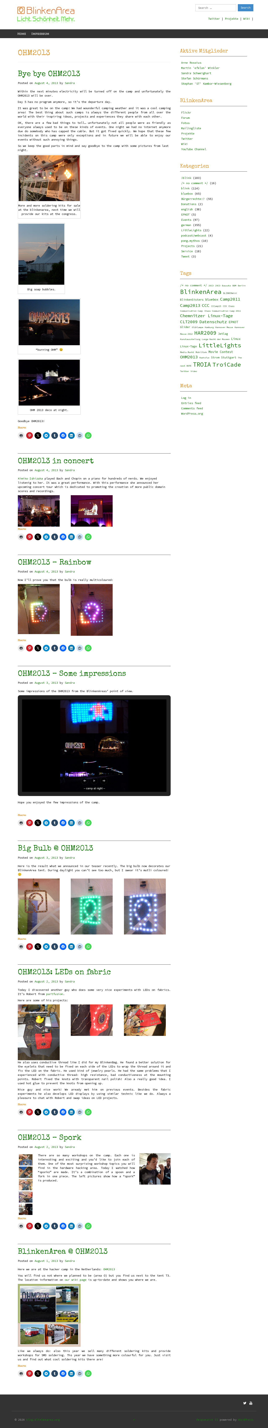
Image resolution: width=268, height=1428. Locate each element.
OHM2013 (109, 1269)
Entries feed (191, 403)
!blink (186, 178)
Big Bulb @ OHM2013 (55, 849)
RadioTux (204, 357)
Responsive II (207, 1420)
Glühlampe (197, 327)
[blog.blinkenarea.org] (46, 14)
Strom (215, 357)
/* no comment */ (194, 183)
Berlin (241, 285)
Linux (236, 339)
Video (194, 371)
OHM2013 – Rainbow (54, 563)
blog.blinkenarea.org (43, 1420)
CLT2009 (189, 321)
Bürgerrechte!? (193, 199)
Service (187, 251)
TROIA (202, 364)
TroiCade (227, 364)
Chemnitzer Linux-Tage (206, 315)
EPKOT (185, 214)
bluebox (187, 193)
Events (186, 220)
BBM (234, 285)
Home (21, 33)
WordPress (245, 1420)
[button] (84, 780)
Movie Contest (221, 352)
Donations (188, 204)
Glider (185, 327)
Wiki (246, 19)
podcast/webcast (193, 235)
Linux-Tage (188, 346)
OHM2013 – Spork (49, 1138)
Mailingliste (191, 128)
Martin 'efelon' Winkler (200, 68)
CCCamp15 (216, 306)
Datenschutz (213, 321)
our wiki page (75, 1280)
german (186, 225)
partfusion (54, 994)
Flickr (186, 112)
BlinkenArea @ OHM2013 (63, 1252)
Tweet (185, 256)
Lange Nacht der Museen (215, 339)
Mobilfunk (201, 352)
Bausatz (226, 285)
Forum (185, 118)
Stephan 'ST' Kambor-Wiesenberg (206, 83)
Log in (186, 398)
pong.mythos (190, 241)
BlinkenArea (201, 292)
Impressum (40, 33)
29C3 (217, 285)
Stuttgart (228, 357)
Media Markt (187, 352)
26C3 (211, 285)
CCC (205, 305)
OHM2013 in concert (56, 461)
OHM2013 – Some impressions (72, 674)
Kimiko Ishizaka (30, 478)
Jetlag (223, 334)
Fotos (185, 123)
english (187, 209)
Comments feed (192, 408)
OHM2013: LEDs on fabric (64, 973)
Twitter (214, 19)
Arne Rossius (191, 63)
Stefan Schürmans (194, 78)
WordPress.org (192, 413)
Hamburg (209, 327)
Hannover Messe (224, 327)
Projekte (231, 19)
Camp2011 (230, 299)
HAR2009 (205, 333)
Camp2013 (190, 305)
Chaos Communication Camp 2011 (222, 311)
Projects (188, 246)
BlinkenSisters (192, 299)
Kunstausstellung (190, 339)
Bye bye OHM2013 (49, 74)
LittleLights (191, 230)
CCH (225, 306)
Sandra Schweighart (196, 73)
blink (185, 188)
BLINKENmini (230, 293)
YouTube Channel (193, 149)
